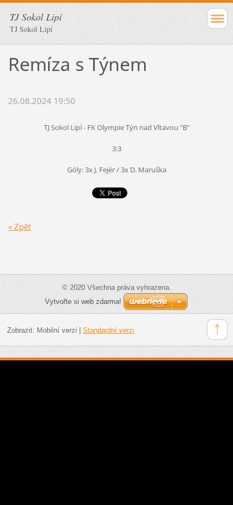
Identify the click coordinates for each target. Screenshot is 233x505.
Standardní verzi (108, 330)
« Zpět (19, 226)
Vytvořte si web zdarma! (83, 301)
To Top (217, 329)
